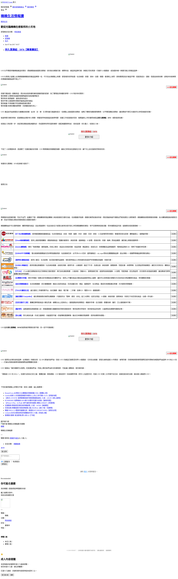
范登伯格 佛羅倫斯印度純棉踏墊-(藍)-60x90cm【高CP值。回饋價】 (29, 408)
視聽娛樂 (17, 444)
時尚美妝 (17, 32)
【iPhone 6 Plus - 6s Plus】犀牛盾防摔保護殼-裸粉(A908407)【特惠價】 (30, 403)
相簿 (6, 36)
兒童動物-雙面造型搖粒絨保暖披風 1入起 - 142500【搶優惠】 (27, 405)
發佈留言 (4, 464)
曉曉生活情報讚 (12, 16)
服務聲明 (108, 550)
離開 (12, 575)
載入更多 (4, 451)
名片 (6, 41)
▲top (3, 447)
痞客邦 (12, 438)
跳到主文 (4, 22)
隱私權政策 (100, 550)
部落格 (7, 38)
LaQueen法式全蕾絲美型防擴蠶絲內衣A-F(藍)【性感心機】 (26, 413)
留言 (17, 438)
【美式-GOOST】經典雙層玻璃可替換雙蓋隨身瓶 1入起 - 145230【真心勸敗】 (33, 398)
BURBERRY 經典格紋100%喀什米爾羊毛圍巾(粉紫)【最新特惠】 (28, 400)
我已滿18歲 (5, 575)
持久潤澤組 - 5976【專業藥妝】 (22, 49)
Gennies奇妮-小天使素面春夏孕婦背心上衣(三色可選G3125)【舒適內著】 (31, 395)
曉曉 (2, 426)
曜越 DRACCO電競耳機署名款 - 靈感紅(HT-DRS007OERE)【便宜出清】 (31, 410)
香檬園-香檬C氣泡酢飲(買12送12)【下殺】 (20, 415)
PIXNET (73, 550)
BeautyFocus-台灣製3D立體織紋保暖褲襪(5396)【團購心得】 (26, 393)
